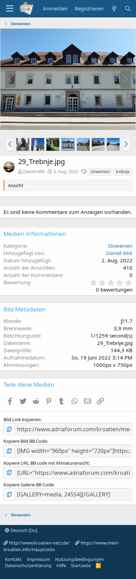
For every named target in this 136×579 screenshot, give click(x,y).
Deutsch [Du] (23, 530)
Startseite (81, 565)
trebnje (123, 172)
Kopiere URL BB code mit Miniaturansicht (46, 463)
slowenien (100, 172)
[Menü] (9, 8)
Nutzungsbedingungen (79, 559)
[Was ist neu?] (114, 8)
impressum (38, 559)
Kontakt (13, 559)
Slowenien (120, 245)
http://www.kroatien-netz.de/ (39, 543)
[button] (10, 144)
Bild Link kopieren (21, 419)
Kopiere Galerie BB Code (28, 484)
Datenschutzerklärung (28, 565)
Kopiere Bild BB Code (25, 441)
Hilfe (61, 565)
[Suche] (128, 8)
